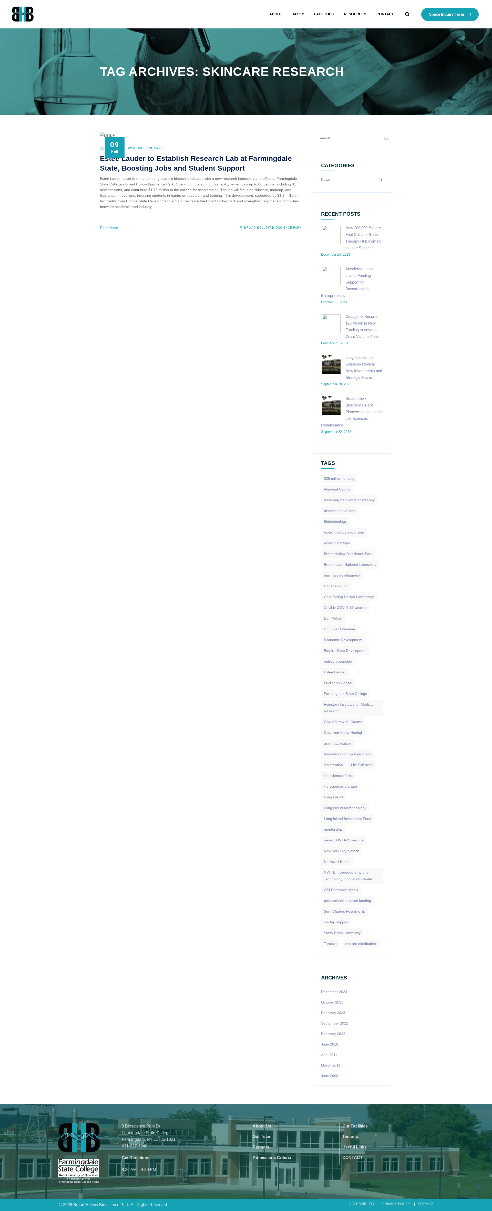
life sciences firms (338, 776)
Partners (261, 1147)
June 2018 (329, 1044)
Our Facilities (355, 1126)
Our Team (262, 1136)
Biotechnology (335, 521)
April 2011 (329, 1055)
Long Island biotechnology (345, 808)
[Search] (407, 14)
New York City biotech (341, 851)
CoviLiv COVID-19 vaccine (345, 608)
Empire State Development (345, 651)
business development (342, 575)
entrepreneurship (338, 661)
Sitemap (425, 1204)
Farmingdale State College (345, 694)
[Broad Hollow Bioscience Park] (23, 14)
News (325, 180)
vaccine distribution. (361, 944)
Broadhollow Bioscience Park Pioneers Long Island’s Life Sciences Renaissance (352, 411)
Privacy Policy (396, 1204)
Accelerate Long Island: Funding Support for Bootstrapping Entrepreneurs (347, 282)
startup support (336, 922)
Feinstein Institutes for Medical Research (348, 707)
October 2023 (332, 1002)
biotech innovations (339, 511)
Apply (298, 14)
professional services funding (347, 901)
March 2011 (330, 1065)
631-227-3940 (134, 1146)
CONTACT (352, 1157)
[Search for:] (352, 138)
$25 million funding (339, 478)
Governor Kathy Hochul (343, 732)
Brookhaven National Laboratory (350, 564)
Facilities (324, 14)
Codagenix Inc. (336, 586)
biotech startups (337, 543)
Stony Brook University (342, 933)
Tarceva (330, 944)
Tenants (350, 1136)
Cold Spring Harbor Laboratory (349, 597)
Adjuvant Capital (337, 489)
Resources (355, 14)
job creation (333, 765)
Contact (385, 14)
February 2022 (333, 1034)
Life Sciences (362, 765)
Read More (109, 228)
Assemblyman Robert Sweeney (349, 500)
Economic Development (343, 640)
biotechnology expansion (344, 532)
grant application (337, 743)
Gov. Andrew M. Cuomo (343, 722)
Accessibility (362, 1204)
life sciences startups (341, 786)
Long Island (333, 797)
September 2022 (334, 1023)
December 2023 (334, 992)
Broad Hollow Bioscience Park (134, 148)
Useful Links (354, 1147)
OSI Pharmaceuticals (341, 890)
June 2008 (329, 1076)
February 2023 (333, 1013)
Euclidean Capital (338, 683)
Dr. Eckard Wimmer (339, 629)
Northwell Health (337, 862)
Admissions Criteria (272, 1157)
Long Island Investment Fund (347, 819)
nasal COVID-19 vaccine (344, 840)
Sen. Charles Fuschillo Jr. (344, 911)
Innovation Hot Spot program (347, 754)
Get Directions (135, 1158)
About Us (262, 1126)
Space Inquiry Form (446, 14)
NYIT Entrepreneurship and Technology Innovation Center (348, 875)
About (275, 14)
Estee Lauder (335, 672)
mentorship (333, 829)
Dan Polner (333, 618)
